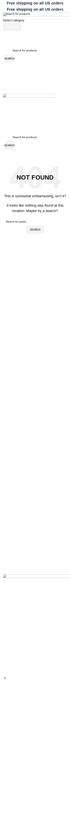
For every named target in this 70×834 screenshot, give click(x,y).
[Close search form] (5, 5)
